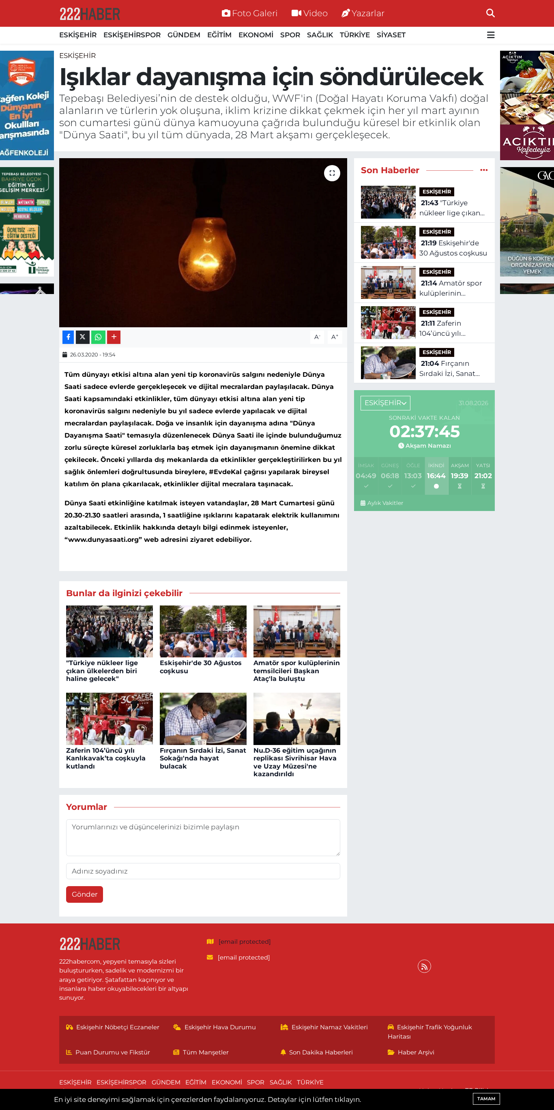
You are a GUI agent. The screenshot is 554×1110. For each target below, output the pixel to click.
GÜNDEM (183, 35)
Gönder (85, 894)
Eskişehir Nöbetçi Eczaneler (117, 1027)
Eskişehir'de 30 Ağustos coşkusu (453, 248)
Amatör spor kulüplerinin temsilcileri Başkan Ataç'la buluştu (296, 670)
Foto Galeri (255, 13)
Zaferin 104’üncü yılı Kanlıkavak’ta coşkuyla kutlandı (106, 758)
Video (315, 13)
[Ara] (490, 13)
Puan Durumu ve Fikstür (112, 1052)
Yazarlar (368, 13)
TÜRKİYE (355, 35)
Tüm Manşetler (206, 1052)
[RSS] (424, 966)
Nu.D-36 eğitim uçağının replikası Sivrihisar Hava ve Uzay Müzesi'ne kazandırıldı (295, 762)
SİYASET (391, 35)
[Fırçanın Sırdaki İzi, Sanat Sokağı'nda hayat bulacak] (203, 718)
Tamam (486, 1098)
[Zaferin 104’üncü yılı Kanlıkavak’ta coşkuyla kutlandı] (109, 718)
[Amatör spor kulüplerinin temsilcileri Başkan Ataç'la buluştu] (296, 631)
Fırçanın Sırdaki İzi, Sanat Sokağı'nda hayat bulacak (203, 758)
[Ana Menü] (491, 35)
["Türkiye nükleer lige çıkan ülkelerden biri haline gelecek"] (109, 631)
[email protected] (245, 941)
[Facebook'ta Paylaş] (68, 337)
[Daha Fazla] (113, 337)
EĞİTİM (219, 35)
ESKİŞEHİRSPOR (132, 35)
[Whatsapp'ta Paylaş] (98, 337)
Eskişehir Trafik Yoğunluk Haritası (430, 1032)
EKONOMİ (255, 35)
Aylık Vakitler (385, 503)
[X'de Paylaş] (83, 337)
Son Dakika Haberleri (321, 1052)
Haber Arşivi (416, 1052)
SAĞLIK (320, 35)
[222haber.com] (89, 13)
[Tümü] (484, 170)
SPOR (290, 35)
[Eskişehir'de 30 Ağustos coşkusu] (203, 631)
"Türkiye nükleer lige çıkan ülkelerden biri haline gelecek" (102, 670)
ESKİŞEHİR (78, 35)
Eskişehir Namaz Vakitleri (330, 1027)
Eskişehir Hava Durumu (220, 1027)
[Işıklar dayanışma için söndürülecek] (203, 242)
